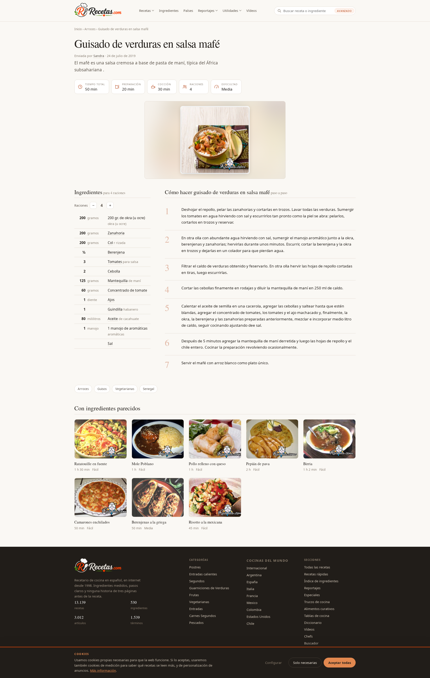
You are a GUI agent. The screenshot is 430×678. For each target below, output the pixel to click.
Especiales (312, 595)
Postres (195, 567)
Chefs (308, 636)
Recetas (145, 10)
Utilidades (230, 10)
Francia (252, 595)
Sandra (98, 55)
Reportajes (206, 10)
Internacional (257, 568)
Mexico (252, 602)
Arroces (89, 29)
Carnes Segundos (202, 615)
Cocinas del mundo (267, 560)
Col (110, 242)
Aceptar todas (339, 662)
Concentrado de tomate (127, 290)
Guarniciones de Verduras (209, 588)
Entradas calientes (203, 574)
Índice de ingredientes (321, 581)
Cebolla (114, 271)
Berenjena (116, 252)
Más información (103, 670)
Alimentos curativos (319, 608)
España (252, 582)
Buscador (311, 643)
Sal (110, 343)
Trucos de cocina (317, 602)
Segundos (196, 581)
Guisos (102, 389)
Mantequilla (118, 280)
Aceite (113, 318)
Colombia (254, 609)
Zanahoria (116, 233)
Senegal (148, 389)
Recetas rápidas (316, 574)
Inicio (78, 29)
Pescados (196, 622)
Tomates (115, 261)
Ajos (111, 299)
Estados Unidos (258, 616)
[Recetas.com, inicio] (98, 11)
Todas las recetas (317, 567)
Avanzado (344, 11)
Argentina (254, 575)
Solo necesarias (305, 662)
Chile (250, 623)
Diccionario (313, 622)
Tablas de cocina (316, 615)
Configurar (273, 662)
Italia (250, 589)
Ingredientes (168, 10)
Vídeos (251, 10)
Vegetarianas (124, 389)
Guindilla (115, 309)
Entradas (196, 608)
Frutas (194, 595)
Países (188, 10)
